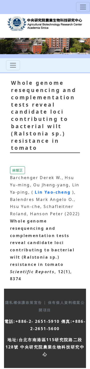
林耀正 (17, 170)
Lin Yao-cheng (53, 192)
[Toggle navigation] (83, 7)
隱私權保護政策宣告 (24, 302)
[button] (17, 170)
